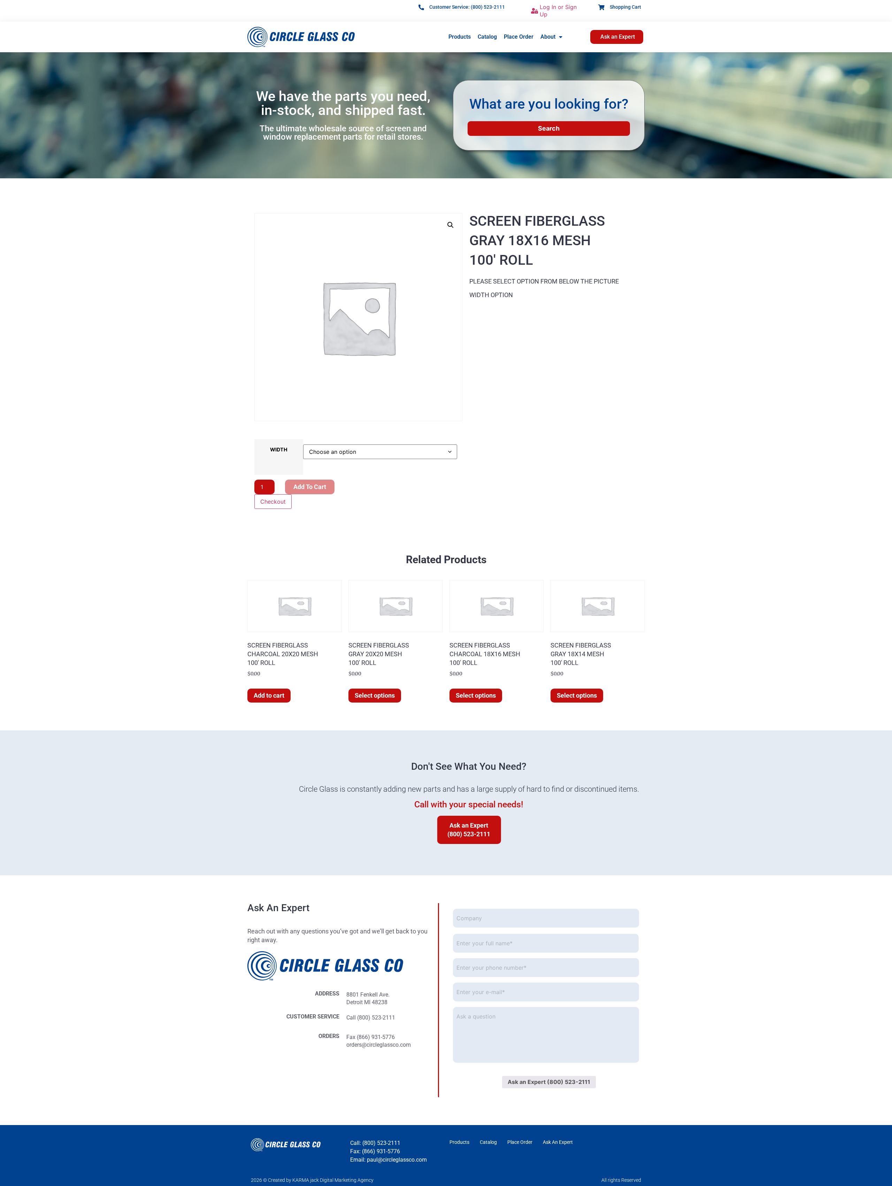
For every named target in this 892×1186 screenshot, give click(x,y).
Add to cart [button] (269, 695)
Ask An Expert (558, 1142)
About (547, 36)
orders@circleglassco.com (378, 1044)
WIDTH (278, 449)
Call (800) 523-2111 (370, 1017)
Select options (375, 695)
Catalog (487, 36)
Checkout (273, 501)
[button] (450, 225)
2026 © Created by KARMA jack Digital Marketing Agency (312, 1180)
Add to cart (309, 486)
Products (459, 36)
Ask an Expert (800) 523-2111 (549, 1081)
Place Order (518, 36)
